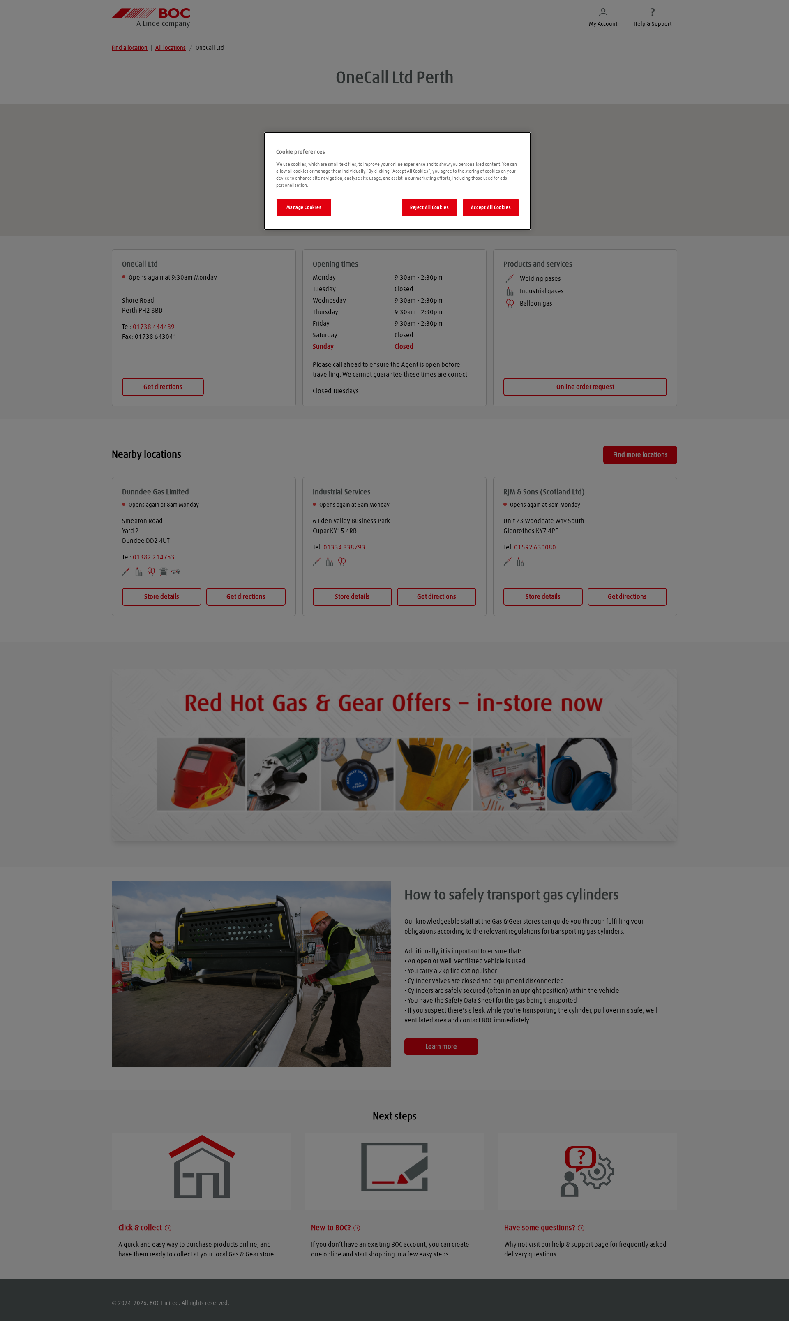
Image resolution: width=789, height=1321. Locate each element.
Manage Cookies (304, 207)
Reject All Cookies (429, 207)
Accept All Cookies (491, 207)
